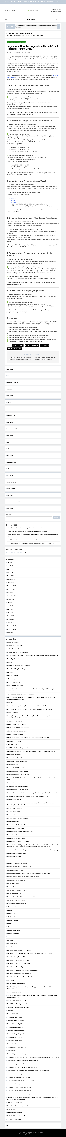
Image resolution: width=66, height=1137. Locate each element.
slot (8, 442)
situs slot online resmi (13, 933)
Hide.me (13, 198)
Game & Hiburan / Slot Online (15, 685)
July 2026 (9, 562)
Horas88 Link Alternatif (14, 348)
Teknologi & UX (11, 1044)
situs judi (9, 910)
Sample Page (31, 19)
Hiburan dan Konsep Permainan (15, 721)
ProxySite (13, 202)
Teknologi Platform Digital (14, 1084)
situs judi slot (11, 913)
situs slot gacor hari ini (13, 502)
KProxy (12, 200)
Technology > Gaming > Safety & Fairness (18, 1007)
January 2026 (10, 582)
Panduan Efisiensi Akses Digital (15, 828)
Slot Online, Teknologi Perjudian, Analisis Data (19, 973)
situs (8, 409)
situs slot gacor (11, 449)
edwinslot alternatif (12, 675)
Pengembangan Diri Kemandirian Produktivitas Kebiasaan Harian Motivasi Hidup (28, 873)
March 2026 (10, 576)
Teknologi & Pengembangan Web (16, 1034)
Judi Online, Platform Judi (14, 744)
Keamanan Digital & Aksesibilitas (16, 42)
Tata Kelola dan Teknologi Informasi (17, 1004)
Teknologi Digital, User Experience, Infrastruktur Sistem (22, 1067)
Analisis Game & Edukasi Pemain (16, 645)
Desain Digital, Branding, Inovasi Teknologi (18, 665)
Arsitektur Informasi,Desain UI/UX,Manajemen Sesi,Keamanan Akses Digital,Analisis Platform (32, 655)
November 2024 (11, 629)
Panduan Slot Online (12, 860)
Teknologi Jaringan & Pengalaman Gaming (18, 1074)
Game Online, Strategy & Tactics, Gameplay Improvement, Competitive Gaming (28, 706)
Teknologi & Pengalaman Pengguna (16, 1030)
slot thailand (10, 980)
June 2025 (10, 606)
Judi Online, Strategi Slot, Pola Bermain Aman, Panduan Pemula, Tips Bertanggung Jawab (31, 751)
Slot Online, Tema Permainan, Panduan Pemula (19, 977)
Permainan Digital (12, 887)
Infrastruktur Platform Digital (15, 734)
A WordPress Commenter (14, 553)
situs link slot (11, 415)
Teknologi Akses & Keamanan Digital (17, 1047)
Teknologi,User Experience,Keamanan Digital (19, 1094)
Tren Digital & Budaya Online (14, 1102)
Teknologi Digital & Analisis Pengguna (17, 1054)
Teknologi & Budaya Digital (14, 1017)
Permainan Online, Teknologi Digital (16, 900)
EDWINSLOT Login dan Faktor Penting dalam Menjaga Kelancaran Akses (27, 25)
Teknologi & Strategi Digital (14, 1040)
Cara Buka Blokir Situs (31, 345)
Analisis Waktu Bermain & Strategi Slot (17, 652)
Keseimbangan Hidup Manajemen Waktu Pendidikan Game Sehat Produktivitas (28, 796)
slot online (10, 947)
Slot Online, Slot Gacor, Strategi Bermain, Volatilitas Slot (22, 970)
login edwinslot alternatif (14, 799)
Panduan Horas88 (12, 835)
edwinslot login (11, 679)
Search (8, 515)
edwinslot (10, 672)
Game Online (10, 702)
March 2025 (10, 616)
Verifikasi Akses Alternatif (14, 1119)
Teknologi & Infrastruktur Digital (15, 1020)
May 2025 (9, 609)
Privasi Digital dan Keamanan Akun (16, 903)
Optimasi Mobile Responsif (14, 815)
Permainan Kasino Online (14, 893)
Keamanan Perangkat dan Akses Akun (17, 786)
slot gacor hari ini (12, 429)
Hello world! (27, 553)
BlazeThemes (30, 1134)
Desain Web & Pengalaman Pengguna (17, 669)
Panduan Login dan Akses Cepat (16, 838)
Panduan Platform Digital (14, 856)
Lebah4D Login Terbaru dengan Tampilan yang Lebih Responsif (41, 1)
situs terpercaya (11, 462)
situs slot (9, 389)
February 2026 (11, 579)
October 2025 (10, 592)
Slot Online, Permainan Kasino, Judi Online (18, 963)
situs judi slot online (12, 920)
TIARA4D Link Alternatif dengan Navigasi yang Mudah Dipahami (25, 528)
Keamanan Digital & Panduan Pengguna (17, 771)
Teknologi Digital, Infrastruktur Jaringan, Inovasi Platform (22, 1060)
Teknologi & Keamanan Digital (15, 1027)
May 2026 (9, 569)
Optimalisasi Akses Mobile (14, 808)
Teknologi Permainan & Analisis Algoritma (18, 1077)
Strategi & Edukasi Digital (14, 992)
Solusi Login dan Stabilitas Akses (16, 983)
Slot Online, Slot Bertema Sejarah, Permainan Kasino (21, 967)
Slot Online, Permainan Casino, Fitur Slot (18, 960)
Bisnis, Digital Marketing (13, 659)
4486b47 (10, 52)
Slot (8, 422)
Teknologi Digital (11, 1050)
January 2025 (10, 622)
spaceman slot (11, 488)
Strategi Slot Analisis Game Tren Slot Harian (19, 1000)
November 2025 (11, 589)
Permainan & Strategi (13, 883)
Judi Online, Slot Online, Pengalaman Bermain (19, 748)
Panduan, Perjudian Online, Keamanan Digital (19, 866)
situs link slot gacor (12, 382)
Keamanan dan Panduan (13, 764)
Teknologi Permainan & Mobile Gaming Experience (20, 1080)
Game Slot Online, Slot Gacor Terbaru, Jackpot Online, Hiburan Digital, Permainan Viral (30, 709)
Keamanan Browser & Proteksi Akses (17, 761)
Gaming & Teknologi (12, 712)
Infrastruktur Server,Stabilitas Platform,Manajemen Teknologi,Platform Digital (28, 737)
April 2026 (10, 572)
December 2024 (11, 626)
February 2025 (11, 619)
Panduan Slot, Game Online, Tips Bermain (18, 863)
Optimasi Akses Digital (13, 811)
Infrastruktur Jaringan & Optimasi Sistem (18, 731)
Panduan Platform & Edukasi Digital (16, 853)
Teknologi (10, 1010)
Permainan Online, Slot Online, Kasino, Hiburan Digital (21, 897)
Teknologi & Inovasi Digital (14, 1024)
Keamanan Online (12, 783)
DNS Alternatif (45, 345)
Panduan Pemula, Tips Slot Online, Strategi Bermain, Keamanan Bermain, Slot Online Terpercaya (32, 850)
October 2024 (10, 632)
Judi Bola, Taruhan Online (14, 741)
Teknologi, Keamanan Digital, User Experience (19, 1087)
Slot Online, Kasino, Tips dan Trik (16, 957)
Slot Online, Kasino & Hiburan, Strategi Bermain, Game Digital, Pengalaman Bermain (29, 953)
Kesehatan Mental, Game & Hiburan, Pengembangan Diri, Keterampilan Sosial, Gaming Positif (32, 793)
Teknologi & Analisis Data (14, 1014)
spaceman (10, 495)
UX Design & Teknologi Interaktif (16, 1116)
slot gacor (10, 395)
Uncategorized (11, 1109)
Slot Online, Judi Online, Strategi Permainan (19, 950)
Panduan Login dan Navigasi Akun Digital (18, 841)
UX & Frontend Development (14, 1112)
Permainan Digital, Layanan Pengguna (17, 890)
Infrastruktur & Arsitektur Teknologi (16, 724)
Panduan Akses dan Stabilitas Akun (16, 825)
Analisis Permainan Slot (13, 649)
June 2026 (10, 566)
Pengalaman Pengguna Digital (15, 870)
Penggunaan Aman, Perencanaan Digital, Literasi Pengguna (23, 876)
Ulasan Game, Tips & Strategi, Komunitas (18, 1106)
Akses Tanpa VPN (18, 345)
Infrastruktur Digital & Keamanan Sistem (18, 727)
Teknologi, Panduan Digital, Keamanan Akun (19, 1090)
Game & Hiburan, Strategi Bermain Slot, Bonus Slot (20, 694)
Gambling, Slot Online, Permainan (16, 682)
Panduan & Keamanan (13, 821)
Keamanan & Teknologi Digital (15, 754)
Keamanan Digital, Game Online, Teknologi (18, 774)
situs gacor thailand (12, 907)
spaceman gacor (11, 482)
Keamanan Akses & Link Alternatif (16, 758)
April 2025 (10, 612)
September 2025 (11, 596)
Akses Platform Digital (13, 642)
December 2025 (11, 586)
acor (12, 422)
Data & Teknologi (11, 662)
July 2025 (9, 602)
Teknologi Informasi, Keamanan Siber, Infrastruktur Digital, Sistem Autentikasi (28, 1070)
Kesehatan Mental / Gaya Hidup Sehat (17, 789)
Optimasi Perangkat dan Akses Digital (17, 818)
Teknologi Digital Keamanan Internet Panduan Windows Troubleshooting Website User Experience (33, 1057)
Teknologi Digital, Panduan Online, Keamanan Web (20, 1064)
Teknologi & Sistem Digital (14, 1037)
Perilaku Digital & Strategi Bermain (16, 880)
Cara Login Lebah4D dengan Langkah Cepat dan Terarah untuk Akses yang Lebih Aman (31, 543)
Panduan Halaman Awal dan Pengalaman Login (20, 831)
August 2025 (10, 599)
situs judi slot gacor (12, 917)
